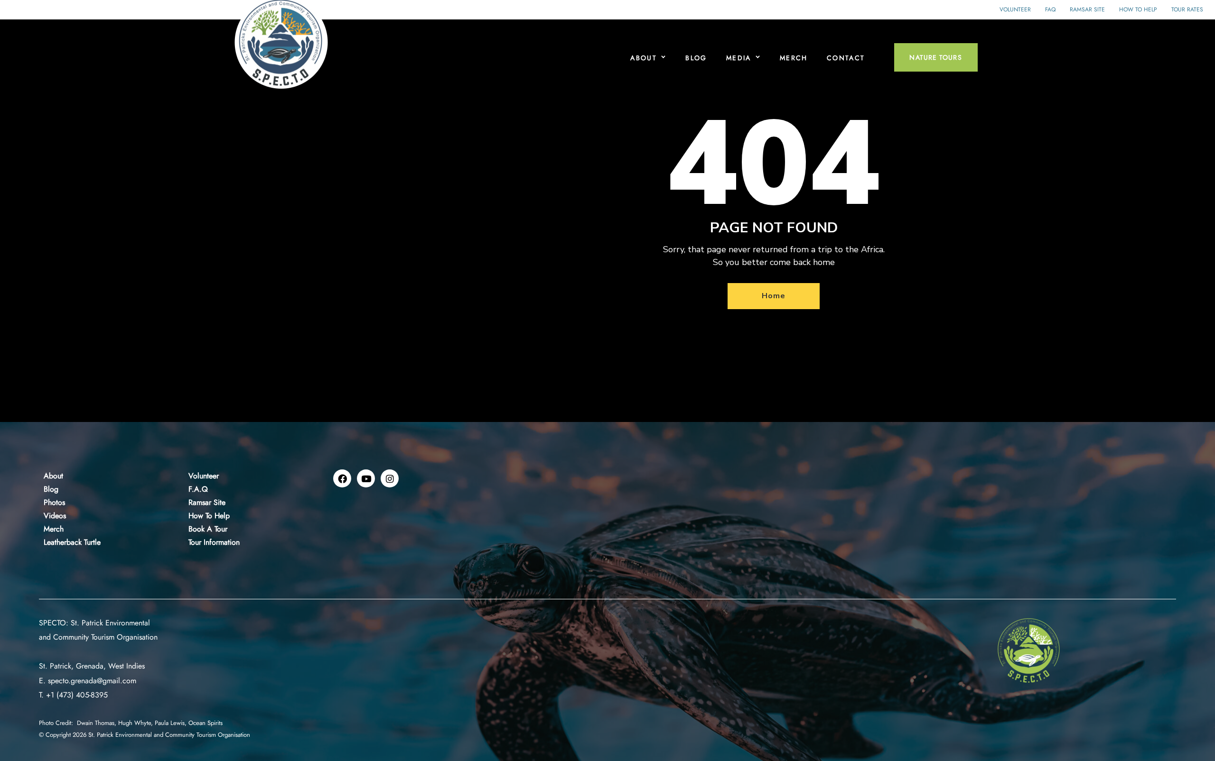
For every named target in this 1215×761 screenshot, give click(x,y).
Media (738, 58)
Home (773, 296)
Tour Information (214, 542)
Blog (696, 58)
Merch (794, 58)
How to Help (1138, 9)
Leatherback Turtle (72, 542)
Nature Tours (935, 57)
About (643, 58)
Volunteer (1015, 9)
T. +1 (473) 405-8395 (73, 694)
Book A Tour (207, 528)
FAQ (1050, 9)
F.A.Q (198, 489)
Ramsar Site (1087, 9)
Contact (846, 58)
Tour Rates (1187, 9)
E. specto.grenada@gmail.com (87, 680)
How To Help (209, 515)
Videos (55, 515)
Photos (54, 502)
